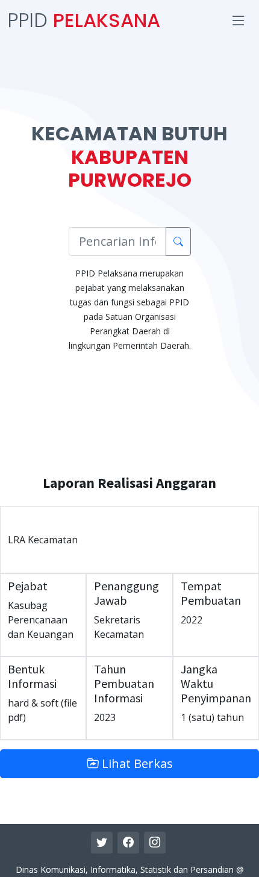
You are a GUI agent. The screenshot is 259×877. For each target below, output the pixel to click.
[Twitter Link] (102, 843)
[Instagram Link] (155, 843)
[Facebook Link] (128, 843)
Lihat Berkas (136, 763)
